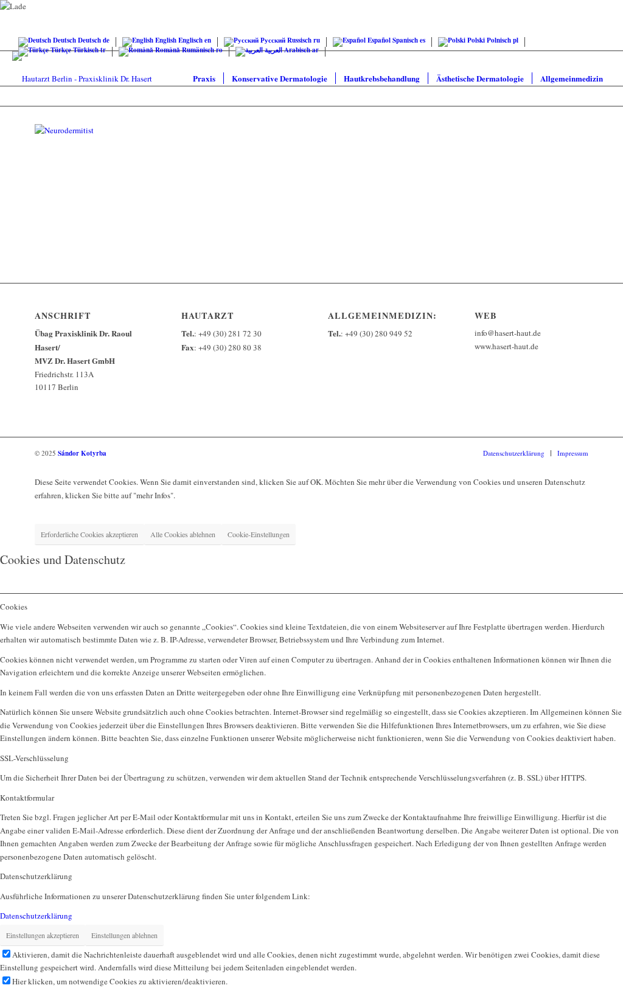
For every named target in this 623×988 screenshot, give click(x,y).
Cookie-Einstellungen (259, 534)
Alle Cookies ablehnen (182, 534)
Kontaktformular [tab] (27, 797)
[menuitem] (204, 78)
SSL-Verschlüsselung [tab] (34, 758)
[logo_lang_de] (82, 78)
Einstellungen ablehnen (124, 935)
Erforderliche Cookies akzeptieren (89, 534)
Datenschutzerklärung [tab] (36, 876)
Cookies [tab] (13, 606)
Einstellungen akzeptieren (42, 935)
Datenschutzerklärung (36, 915)
